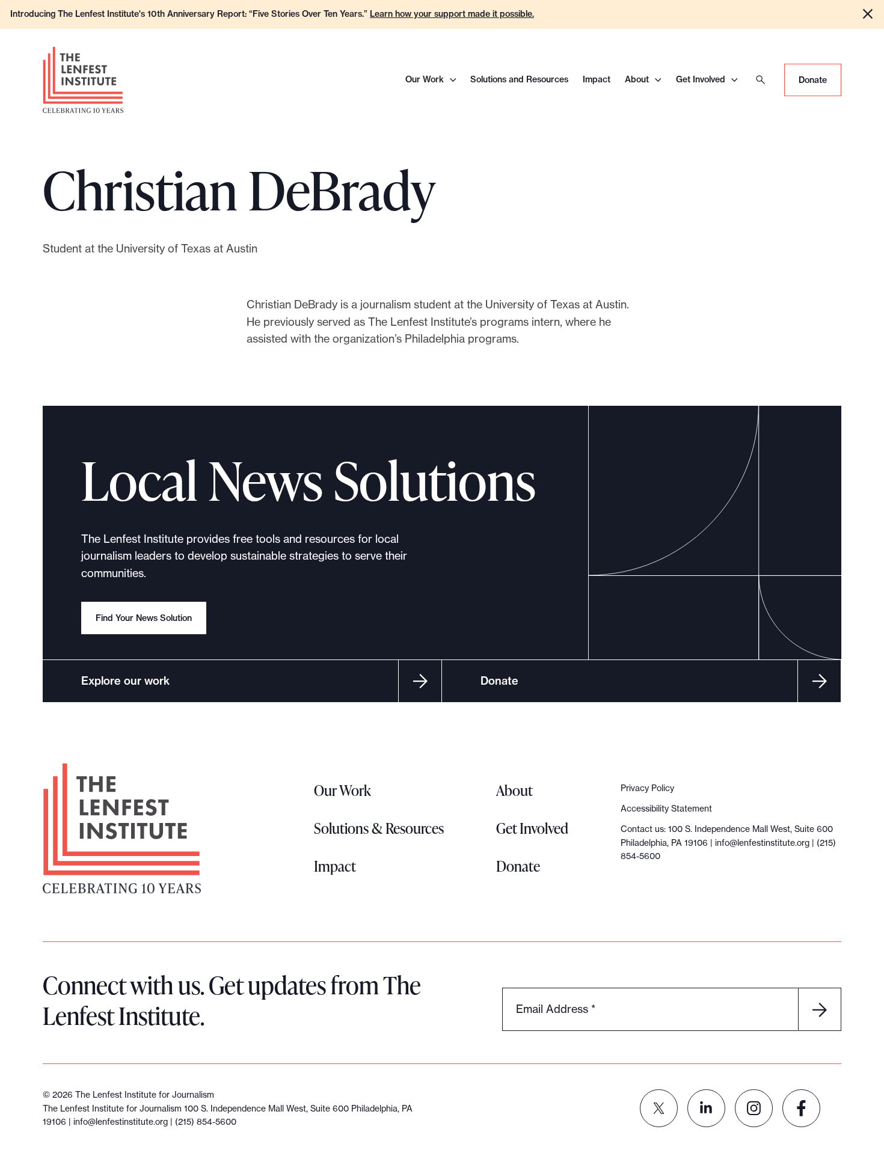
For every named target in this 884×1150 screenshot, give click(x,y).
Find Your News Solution (144, 618)
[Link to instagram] (754, 1108)
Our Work (424, 79)
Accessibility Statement (666, 808)
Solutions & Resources (379, 828)
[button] (868, 14)
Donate (813, 80)
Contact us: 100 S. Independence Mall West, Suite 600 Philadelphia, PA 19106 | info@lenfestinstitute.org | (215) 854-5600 (728, 842)
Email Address (555, 1009)
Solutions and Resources (519, 79)
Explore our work (125, 681)
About (637, 79)
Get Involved (700, 79)
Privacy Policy (647, 788)
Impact (596, 79)
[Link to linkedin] (706, 1108)
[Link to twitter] (659, 1108)
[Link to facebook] (801, 1108)
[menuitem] (659, 1108)
